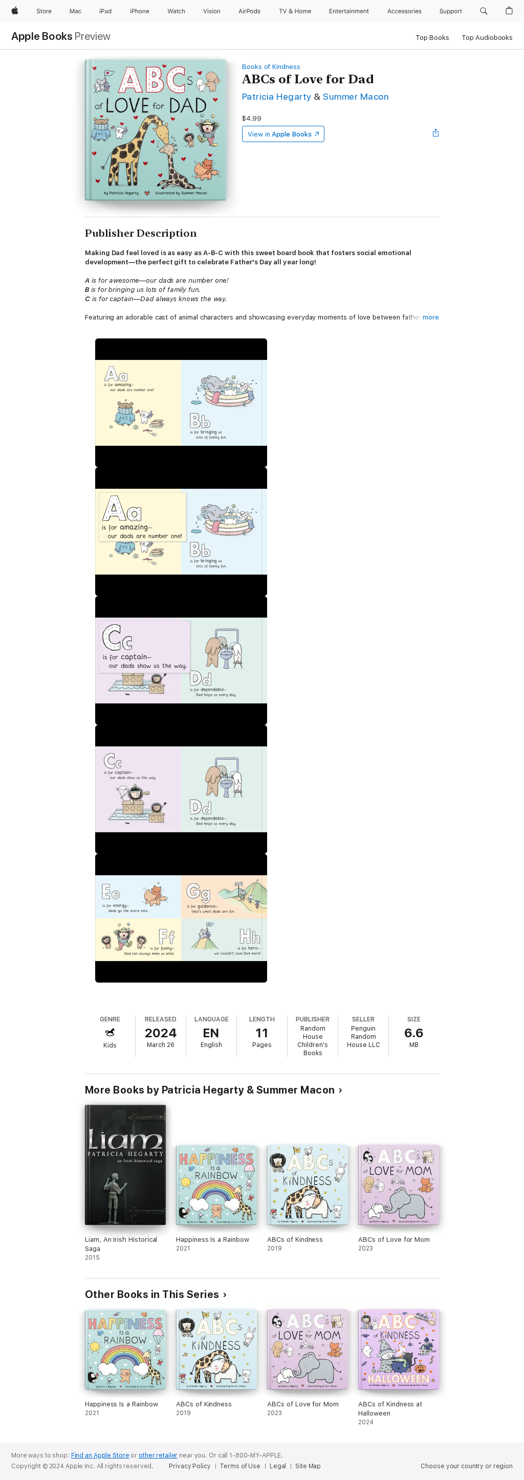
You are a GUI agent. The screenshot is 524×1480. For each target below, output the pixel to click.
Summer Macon (356, 96)
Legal (278, 1466)
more (431, 317)
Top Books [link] (432, 37)
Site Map (308, 1466)
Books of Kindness (271, 67)
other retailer (158, 1455)
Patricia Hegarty (277, 96)
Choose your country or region (467, 1466)
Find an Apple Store (100, 1455)
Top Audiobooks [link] (487, 37)
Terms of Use (240, 1466)
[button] (484, 11)
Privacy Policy (189, 1466)
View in (280, 134)
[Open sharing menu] (436, 134)
